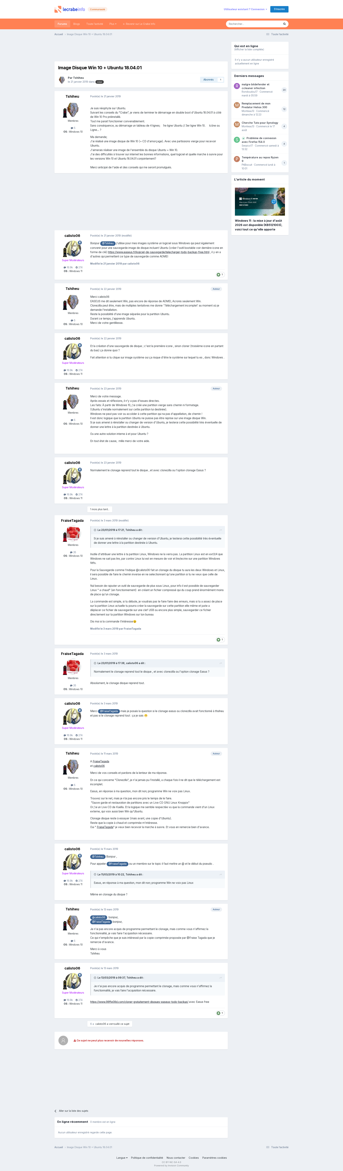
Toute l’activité (94, 23)
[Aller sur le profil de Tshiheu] (62, 80)
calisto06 (72, 236)
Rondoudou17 (250, 91)
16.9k (69, 267)
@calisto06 (98, 917)
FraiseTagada (72, 521)
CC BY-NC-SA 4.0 (171, 1162)
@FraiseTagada (109, 711)
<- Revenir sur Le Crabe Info (139, 23)
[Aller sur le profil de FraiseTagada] (73, 533)
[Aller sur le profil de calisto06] (73, 249)
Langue (121, 1157)
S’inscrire (279, 9)
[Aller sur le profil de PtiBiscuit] (237, 159)
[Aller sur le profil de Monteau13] (237, 105)
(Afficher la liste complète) (249, 49)
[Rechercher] (284, 24)
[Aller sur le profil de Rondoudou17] (237, 86)
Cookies (194, 1157)
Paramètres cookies (214, 1157)
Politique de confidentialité (147, 1157)
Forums (62, 23)
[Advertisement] (141, 50)
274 (80, 267)
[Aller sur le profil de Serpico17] (237, 140)
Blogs (76, 23)
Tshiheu (78, 77)
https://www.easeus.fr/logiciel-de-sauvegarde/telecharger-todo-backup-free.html (158, 252)
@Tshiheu (108, 243)
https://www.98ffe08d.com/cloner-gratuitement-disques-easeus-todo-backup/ (139, 1002)
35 (74, 552)
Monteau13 (248, 111)
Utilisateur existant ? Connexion (245, 9)
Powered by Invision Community (171, 1165)
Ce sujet (271, 23)
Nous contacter (175, 1157)
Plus (112, 23)
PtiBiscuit (247, 164)
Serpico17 (247, 145)
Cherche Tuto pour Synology (260, 122)
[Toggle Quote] (95, 530)
